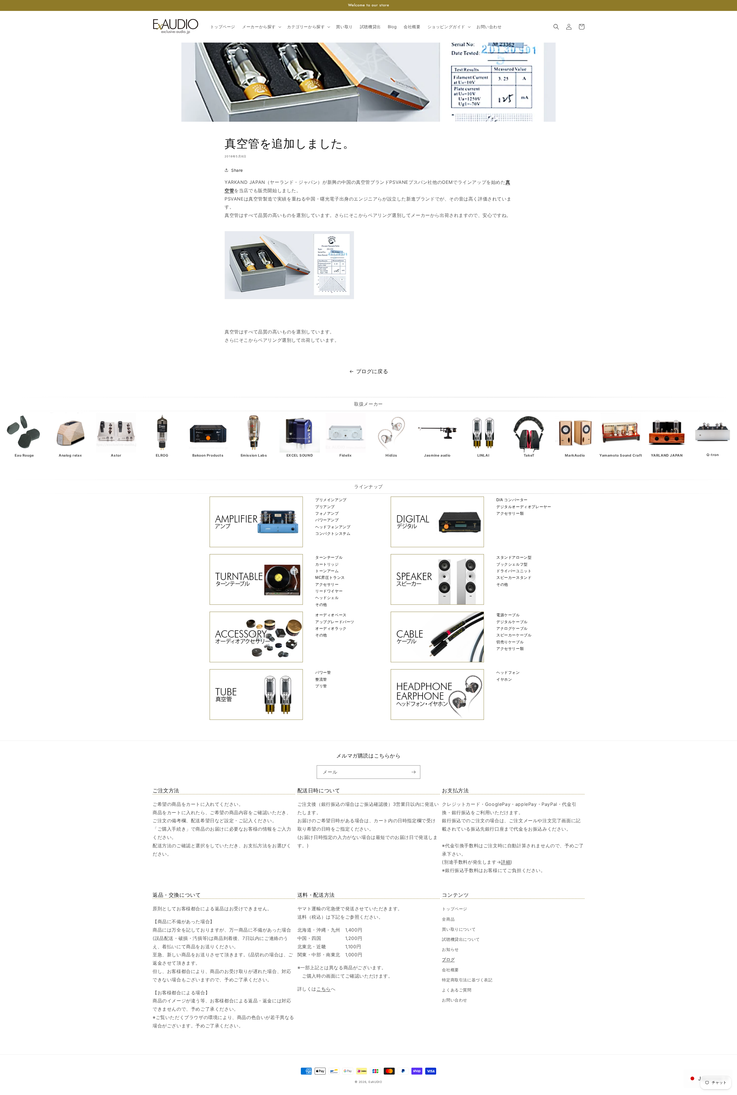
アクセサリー (327, 584)
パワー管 (323, 672)
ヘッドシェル (327, 598)
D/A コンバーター (512, 500)
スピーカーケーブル (513, 635)
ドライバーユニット (513, 571)
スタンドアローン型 (513, 557)
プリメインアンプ (331, 500)
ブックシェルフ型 (512, 564)
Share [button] (237, 170)
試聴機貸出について (461, 939)
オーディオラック (331, 628)
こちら (323, 989)
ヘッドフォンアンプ (332, 527)
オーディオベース (331, 615)
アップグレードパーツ (334, 622)
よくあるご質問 (456, 989)
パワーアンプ (327, 520)
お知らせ (450, 949)
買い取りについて (459, 929)
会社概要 (450, 969)
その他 (321, 604)
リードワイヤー (329, 591)
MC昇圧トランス (330, 577)
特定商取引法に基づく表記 (467, 979)
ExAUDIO (375, 1081)
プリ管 (321, 686)
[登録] (413, 772)
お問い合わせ (454, 999)
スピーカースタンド (513, 577)
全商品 (448, 919)
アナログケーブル (512, 628)
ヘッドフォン (508, 672)
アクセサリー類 (510, 513)
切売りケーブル (510, 642)
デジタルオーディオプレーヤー (523, 507)
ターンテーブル (329, 557)
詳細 (505, 862)
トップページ (454, 908)
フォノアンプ (327, 513)
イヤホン (504, 679)
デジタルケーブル (512, 622)
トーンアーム (327, 571)
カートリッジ (327, 564)
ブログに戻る (372, 371)
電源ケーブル (508, 615)
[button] (261, 27)
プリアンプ (325, 507)
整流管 (321, 679)
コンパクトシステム (332, 533)
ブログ (448, 959)
